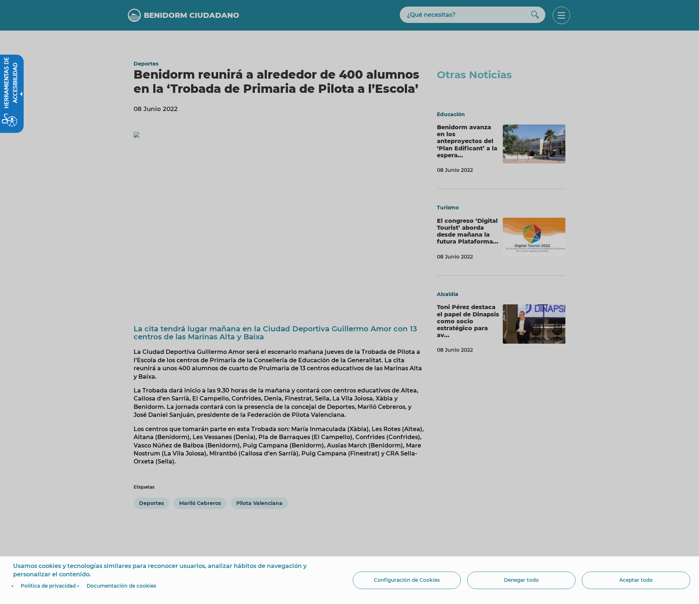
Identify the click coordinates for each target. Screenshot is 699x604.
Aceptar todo (636, 580)
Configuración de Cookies (407, 580)
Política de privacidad (48, 586)
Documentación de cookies (121, 586)
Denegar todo (521, 580)
